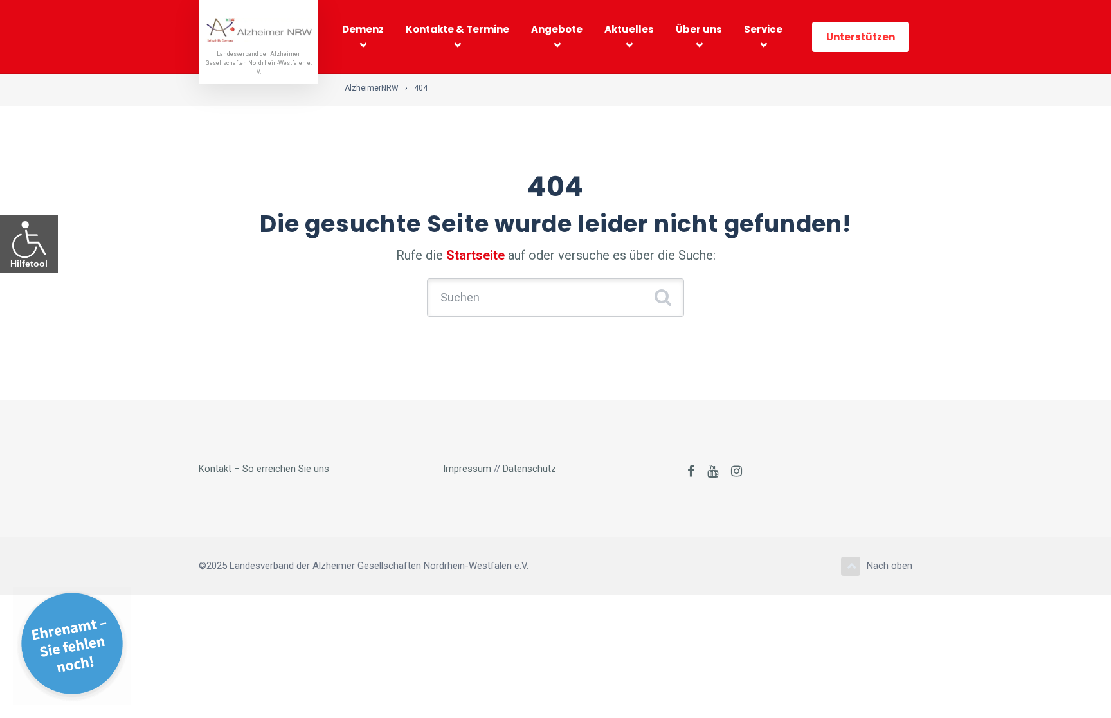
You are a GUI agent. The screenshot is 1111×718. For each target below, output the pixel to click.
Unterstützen (860, 37)
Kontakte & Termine (457, 29)
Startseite (475, 255)
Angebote (557, 29)
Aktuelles (629, 29)
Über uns (699, 29)
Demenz (363, 29)
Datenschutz (529, 468)
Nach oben (889, 565)
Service (763, 29)
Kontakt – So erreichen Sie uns (264, 468)
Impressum (467, 468)
